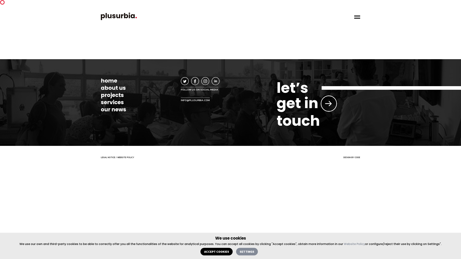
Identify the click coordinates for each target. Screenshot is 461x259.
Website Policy (354, 244)
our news (113, 109)
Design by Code (351, 157)
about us (113, 88)
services (112, 102)
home (109, 80)
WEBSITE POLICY (125, 157)
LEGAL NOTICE (108, 157)
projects (112, 95)
